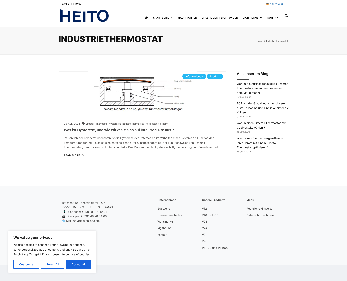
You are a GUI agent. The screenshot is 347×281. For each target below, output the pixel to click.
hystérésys (115, 123)
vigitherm (163, 123)
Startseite (161, 17)
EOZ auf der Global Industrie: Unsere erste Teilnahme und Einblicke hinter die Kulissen (263, 108)
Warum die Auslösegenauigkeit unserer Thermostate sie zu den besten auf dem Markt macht (262, 88)
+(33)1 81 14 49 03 (70, 3)
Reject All (52, 264)
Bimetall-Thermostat (97, 123)
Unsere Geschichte (169, 215)
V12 (204, 208)
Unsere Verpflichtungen (220, 17)
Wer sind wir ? (166, 221)
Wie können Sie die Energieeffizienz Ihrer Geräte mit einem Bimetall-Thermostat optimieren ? (260, 142)
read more (72, 155)
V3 (204, 234)
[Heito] (84, 16)
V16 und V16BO (212, 215)
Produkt (215, 76)
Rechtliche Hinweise (259, 208)
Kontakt (273, 17)
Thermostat (151, 123)
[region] (52, 252)
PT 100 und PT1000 (215, 247)
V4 (204, 241)
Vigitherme (251, 17)
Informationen (194, 76)
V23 (204, 221)
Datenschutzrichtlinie (260, 215)
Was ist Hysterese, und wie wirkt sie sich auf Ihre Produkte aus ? (119, 130)
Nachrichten (187, 17)
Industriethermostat (133, 123)
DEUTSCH (276, 4)
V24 (204, 228)
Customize (26, 264)
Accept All (78, 264)
